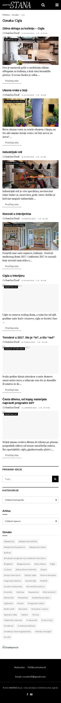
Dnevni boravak (48, 575)
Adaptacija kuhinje (28, 541)
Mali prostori (49, 592)
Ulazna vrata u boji (14, 90)
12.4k (44, 33)
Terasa (35, 615)
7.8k (44, 157)
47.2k (47, 408)
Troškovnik (31, 620)
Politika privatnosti (37, 667)
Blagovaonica (23, 564)
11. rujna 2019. (27, 33)
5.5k (46, 219)
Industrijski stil (12, 152)
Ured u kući (47, 620)
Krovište (8, 592)
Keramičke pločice (36, 586)
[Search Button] (55, 479)
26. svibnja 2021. (28, 342)
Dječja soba (30, 575)
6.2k (45, 342)
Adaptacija (9, 541)
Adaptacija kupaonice (14, 547)
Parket (20, 603)
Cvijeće (8, 569)
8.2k (44, 95)
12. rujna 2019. (27, 95)
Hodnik (43, 581)
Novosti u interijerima (16, 214)
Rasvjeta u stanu (40, 609)
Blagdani (8, 564)
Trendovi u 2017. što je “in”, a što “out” (28, 337)
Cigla (23, 15)
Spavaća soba (10, 615)
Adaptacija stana (37, 547)
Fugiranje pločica (12, 581)
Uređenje (9, 626)
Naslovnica (19, 667)
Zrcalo (7, 637)
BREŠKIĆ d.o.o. (16, 687)
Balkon (7, 553)
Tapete (24, 615)
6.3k (44, 280)
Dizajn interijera (12, 575)
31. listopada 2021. (29, 408)
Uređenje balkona (26, 626)
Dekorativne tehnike (26, 569)
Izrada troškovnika (13, 586)
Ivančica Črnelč (13, 33)
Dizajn (44, 569)
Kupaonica (33, 592)
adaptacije (11, 40)
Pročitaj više (11, 80)
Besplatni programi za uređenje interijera (25, 558)
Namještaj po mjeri (41, 598)
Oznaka (15, 15)
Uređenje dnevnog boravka (17, 631)
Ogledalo (8, 603)
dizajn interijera (14, 101)
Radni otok (9, 609)
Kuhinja (20, 592)
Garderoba (30, 581)
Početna (6, 15)
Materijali (9, 598)
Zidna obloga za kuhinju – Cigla (23, 28)
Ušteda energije (43, 631)
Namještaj (23, 598)
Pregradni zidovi (36, 603)
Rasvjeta (23, 609)
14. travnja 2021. (28, 219)
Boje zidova (40, 564)
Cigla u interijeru (13, 275)
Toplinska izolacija (13, 620)
